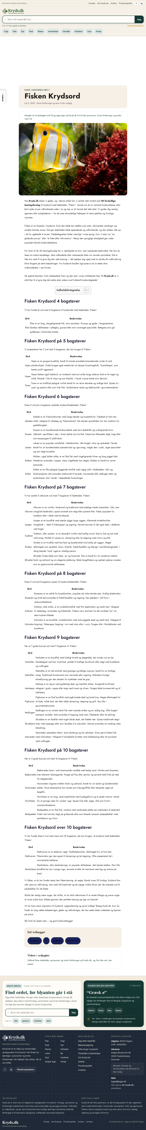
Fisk (14, 31)
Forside (92, 3)
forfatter (23, 26)
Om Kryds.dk (103, 3)
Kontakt (89, 1122)
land (48, 1021)
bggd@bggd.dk (118, 1081)
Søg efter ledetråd (86, 1041)
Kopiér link (73, 940)
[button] (2, 96)
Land (47, 1053)
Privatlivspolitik (125, 3)
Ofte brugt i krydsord (88, 1049)
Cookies (82, 1070)
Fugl (6, 31)
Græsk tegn (50, 1061)
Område (66, 31)
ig (141, 3)
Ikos (109, 1010)
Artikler (113, 3)
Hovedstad (53, 31)
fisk (10, 26)
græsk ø (15, 26)
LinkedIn (57, 940)
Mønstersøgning (85, 1045)
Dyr (22, 31)
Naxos (118, 1010)
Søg (139, 19)
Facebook (34, 940)
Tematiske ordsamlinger (89, 1053)
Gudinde (64, 1057)
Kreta (101, 1010)
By (62, 1053)
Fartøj (98, 31)
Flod (31, 31)
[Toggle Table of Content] (84, 290)
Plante (40, 31)
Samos (91, 1010)
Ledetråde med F (41, 89)
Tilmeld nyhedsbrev (135, 26)
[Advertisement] (73, 59)
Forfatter (79, 31)
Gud (89, 31)
